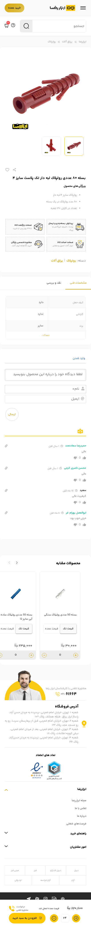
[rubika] (62, 899)
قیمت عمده (51, 629)
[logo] (62, 8)
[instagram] (45, 899)
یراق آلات (67, 42)
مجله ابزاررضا (79, 801)
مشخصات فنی (78, 283)
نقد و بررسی (54, 283)
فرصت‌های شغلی (76, 824)
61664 (69, 694)
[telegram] (29, 899)
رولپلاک (52, 42)
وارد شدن (79, 358)
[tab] (78, 283)
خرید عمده (14, 8)
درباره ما (81, 816)
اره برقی (18, 880)
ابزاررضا (82, 42)
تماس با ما (80, 808)
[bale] (54, 899)
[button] (9, 562)
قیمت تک (68, 629)
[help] (13, 26)
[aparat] (37, 899)
